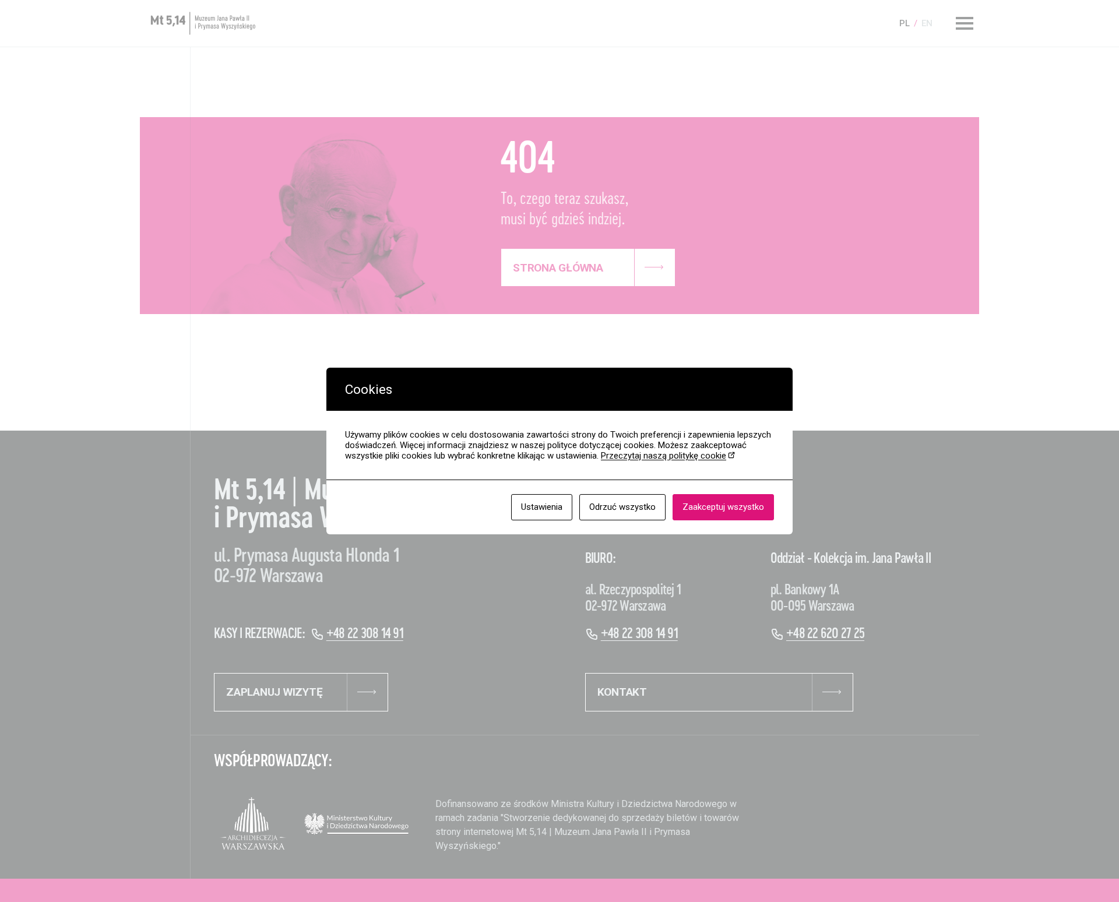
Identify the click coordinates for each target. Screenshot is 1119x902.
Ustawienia (541, 507)
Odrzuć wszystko (622, 507)
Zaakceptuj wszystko (723, 507)
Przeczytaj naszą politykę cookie (663, 455)
